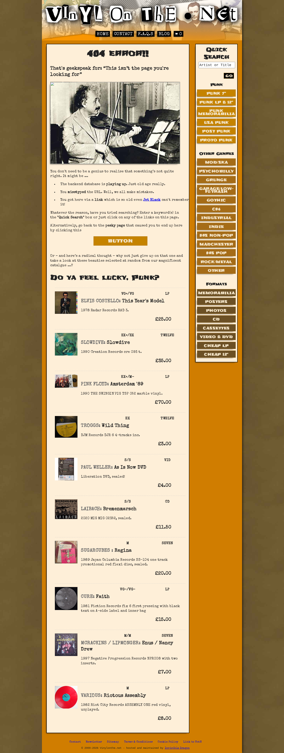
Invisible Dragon (177, 748)
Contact (123, 34)
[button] (177, 319)
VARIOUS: (91, 695)
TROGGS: (90, 426)
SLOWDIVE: (93, 342)
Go (229, 76)
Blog (164, 34)
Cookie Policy (168, 742)
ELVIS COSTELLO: (101, 301)
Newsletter (94, 742)
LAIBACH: (91, 509)
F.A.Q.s (145, 34)
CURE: (88, 597)
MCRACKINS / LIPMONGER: (110, 643)
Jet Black (152, 200)
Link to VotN (192, 742)
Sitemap (113, 742)
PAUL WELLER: (97, 467)
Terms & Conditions (138, 742)
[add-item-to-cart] (177, 320)
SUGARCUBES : (97, 550)
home (103, 34)
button (120, 241)
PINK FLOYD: (95, 384)
